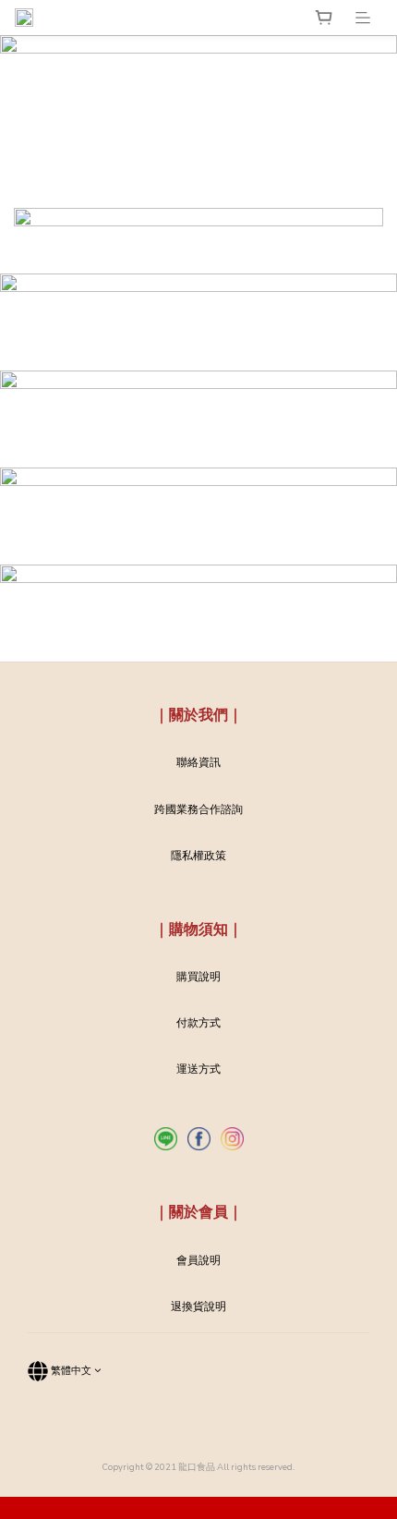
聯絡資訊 (198, 762)
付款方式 (198, 1022)
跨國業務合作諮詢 (198, 809)
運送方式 (198, 1069)
